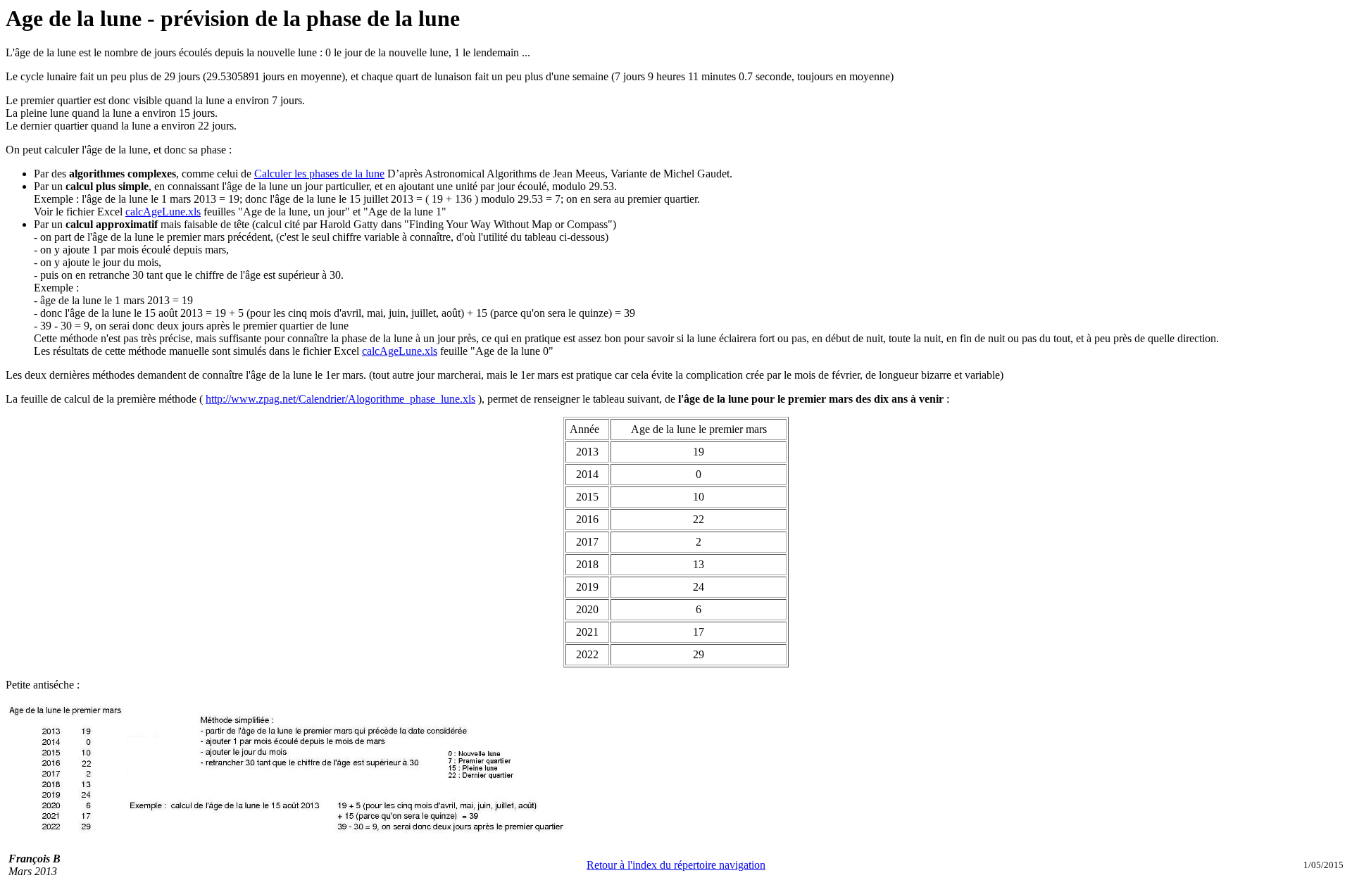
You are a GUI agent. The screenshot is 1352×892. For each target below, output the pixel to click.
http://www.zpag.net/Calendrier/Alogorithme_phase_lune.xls (340, 399)
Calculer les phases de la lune (319, 174)
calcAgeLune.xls (163, 212)
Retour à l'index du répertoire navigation (676, 865)
